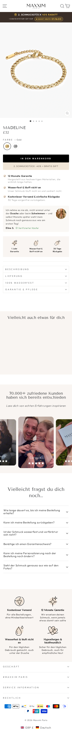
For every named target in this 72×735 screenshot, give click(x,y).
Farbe (12, 140)
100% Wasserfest (19, 282)
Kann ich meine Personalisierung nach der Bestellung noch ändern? (29, 555)
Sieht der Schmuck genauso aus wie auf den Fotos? (31, 567)
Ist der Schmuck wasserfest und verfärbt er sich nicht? (30, 533)
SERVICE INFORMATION (21, 687)
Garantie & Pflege (21, 289)
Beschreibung (17, 269)
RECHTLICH (12, 697)
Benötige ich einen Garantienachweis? (27, 544)
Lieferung (14, 276)
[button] (36, 727)
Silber (15, 146)
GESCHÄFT (11, 666)
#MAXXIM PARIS (15, 677)
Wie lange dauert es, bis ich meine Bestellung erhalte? (31, 512)
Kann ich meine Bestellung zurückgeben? (29, 522)
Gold (7, 146)
